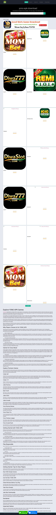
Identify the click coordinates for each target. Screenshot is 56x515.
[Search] (44, 13)
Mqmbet (5, 52)
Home (26, 2)
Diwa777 (5, 209)
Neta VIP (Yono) (29, 38)
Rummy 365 (29, 156)
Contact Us (36, 2)
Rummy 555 (29, 236)
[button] (28, 306)
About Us (30, 2)
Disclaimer (41, 2)
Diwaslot (5, 170)
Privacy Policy (47, 2)
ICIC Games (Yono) (30, 118)
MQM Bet (5, 287)
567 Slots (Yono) (29, 300)
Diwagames (5, 131)
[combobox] (26, 13)
